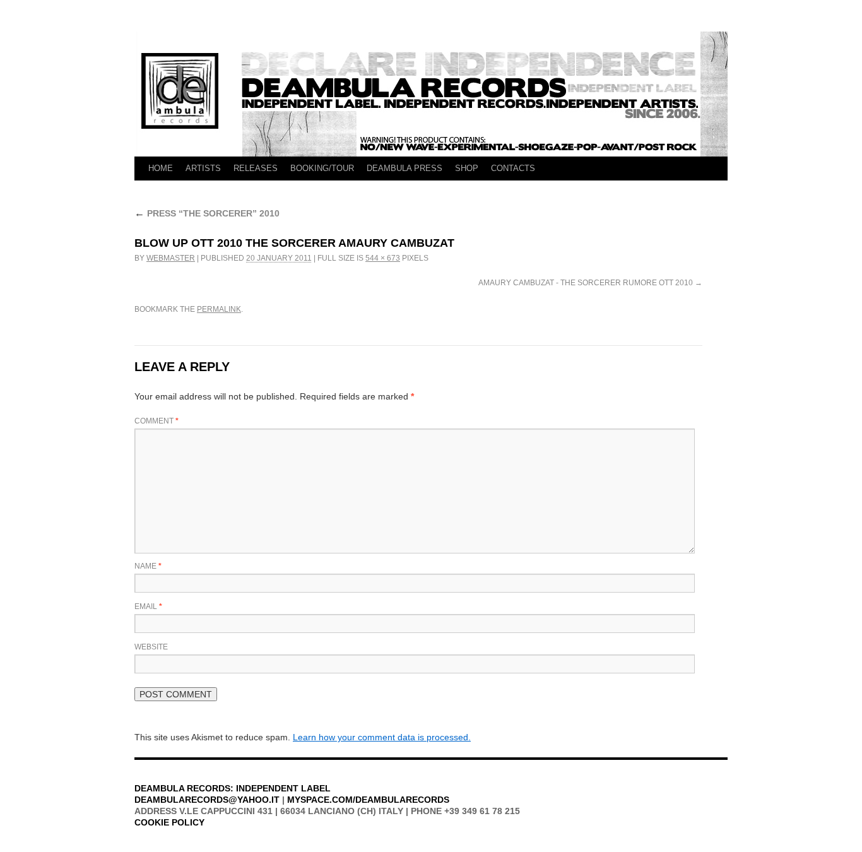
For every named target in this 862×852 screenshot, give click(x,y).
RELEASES (255, 168)
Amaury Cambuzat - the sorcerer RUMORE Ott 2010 (585, 282)
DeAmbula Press (404, 168)
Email (148, 606)
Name (148, 566)
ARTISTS (203, 168)
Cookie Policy (169, 822)
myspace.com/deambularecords (368, 800)
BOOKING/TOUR (322, 168)
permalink (219, 309)
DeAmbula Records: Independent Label (232, 788)
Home (160, 168)
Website (151, 646)
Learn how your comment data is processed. (382, 737)
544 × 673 (382, 258)
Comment (156, 421)
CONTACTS (513, 168)
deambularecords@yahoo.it (207, 800)
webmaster (170, 258)
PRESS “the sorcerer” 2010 (207, 213)
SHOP (466, 168)
